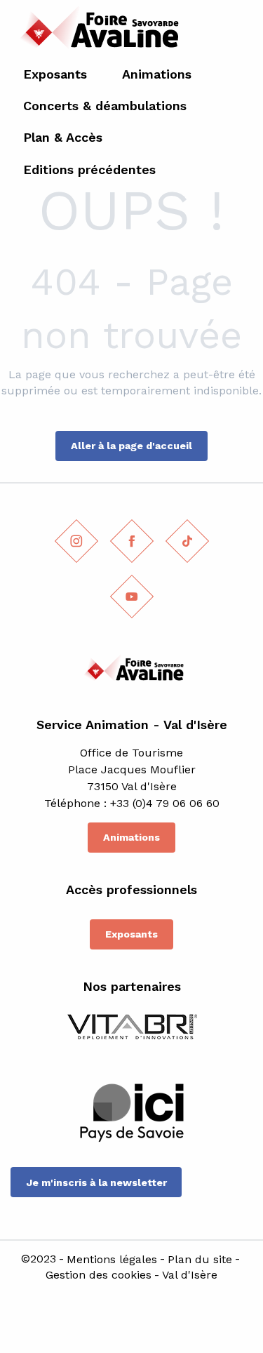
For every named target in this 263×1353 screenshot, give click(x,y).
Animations (131, 837)
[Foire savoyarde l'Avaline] (96, 32)
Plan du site (200, 1259)
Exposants (131, 934)
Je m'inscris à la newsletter (96, 1182)
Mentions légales (112, 1259)
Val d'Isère (189, 1275)
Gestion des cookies (98, 1275)
